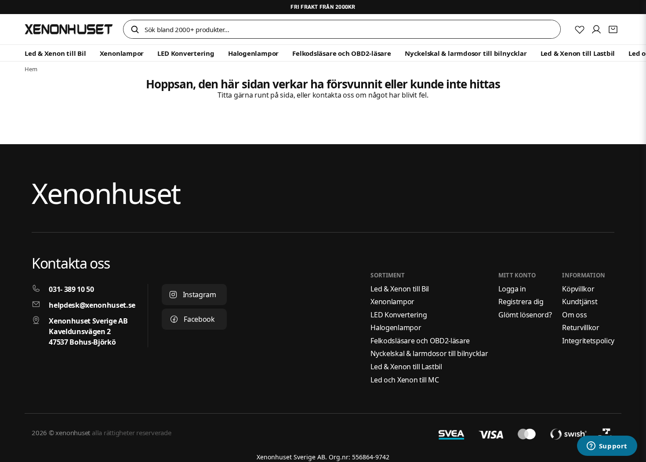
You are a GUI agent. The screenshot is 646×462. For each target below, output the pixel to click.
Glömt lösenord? (525, 315)
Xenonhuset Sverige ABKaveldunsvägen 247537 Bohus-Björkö (88, 331)
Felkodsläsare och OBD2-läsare (341, 53)
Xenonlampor (122, 53)
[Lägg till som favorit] (579, 29)
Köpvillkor (578, 289)
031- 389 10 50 (71, 289)
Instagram (199, 294)
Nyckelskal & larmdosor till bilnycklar (465, 53)
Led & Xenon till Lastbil (578, 53)
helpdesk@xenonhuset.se (92, 305)
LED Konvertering (185, 53)
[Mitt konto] (596, 29)
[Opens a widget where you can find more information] (607, 447)
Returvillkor (580, 327)
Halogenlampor (253, 53)
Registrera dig (521, 301)
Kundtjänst (579, 301)
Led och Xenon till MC (404, 380)
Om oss (574, 315)
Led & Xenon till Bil (55, 53)
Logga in (512, 289)
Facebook (199, 319)
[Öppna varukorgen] (613, 29)
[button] (135, 30)
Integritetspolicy (588, 341)
